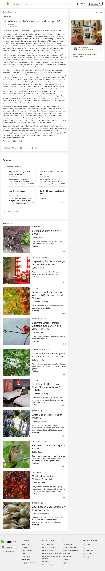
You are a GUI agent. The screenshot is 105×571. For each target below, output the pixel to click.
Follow (36, 148)
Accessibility (67, 553)
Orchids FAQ (7, 16)
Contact (65, 560)
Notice (30, 550)
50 (65, 467)
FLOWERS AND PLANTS (40, 349)
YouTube (89, 554)
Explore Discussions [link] (9, 12)
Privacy (24, 550)
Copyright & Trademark (29, 563)
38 (65, 436)
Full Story (35, 246)
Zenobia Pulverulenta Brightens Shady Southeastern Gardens (49, 355)
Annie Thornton (40, 421)
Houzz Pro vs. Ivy (47, 550)
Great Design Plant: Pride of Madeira (47, 416)
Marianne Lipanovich (41, 513)
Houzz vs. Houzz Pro (48, 547)
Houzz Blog (90, 544)
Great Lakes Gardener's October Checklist (44, 478)
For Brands (45, 562)
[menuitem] (94, 4)
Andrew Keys (39, 237)
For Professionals (47, 544)
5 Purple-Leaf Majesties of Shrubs (46, 232)
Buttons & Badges (48, 565)
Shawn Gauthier (40, 268)
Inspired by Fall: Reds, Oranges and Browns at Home (48, 263)
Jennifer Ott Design (41, 302)
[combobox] (42, 4)
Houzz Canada (67, 544)
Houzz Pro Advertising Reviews (52, 553)
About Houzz (26, 544)
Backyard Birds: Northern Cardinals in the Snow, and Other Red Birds (46, 325)
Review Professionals (69, 547)
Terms (24, 553)
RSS (87, 557)
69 (65, 405)
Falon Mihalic (39, 360)
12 (65, 283)
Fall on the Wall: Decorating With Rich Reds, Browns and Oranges (47, 295)
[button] (4, 4)
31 (65, 344)
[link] (89, 49)
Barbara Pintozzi (40, 483)
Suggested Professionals (71, 550)
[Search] (14, 4)
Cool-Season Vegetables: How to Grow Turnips (49, 508)
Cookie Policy (26, 556)
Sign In (65, 563)
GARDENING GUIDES (39, 319)
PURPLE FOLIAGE (37, 227)
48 (65, 313)
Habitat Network (40, 332)
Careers (24, 547)
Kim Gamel (38, 452)
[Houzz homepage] (8, 4)
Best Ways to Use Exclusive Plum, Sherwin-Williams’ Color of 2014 (48, 387)
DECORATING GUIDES (39, 257)
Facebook (89, 551)
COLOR (34, 288)
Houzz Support (67, 556)
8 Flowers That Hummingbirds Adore (48, 447)
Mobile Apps (26, 560)
